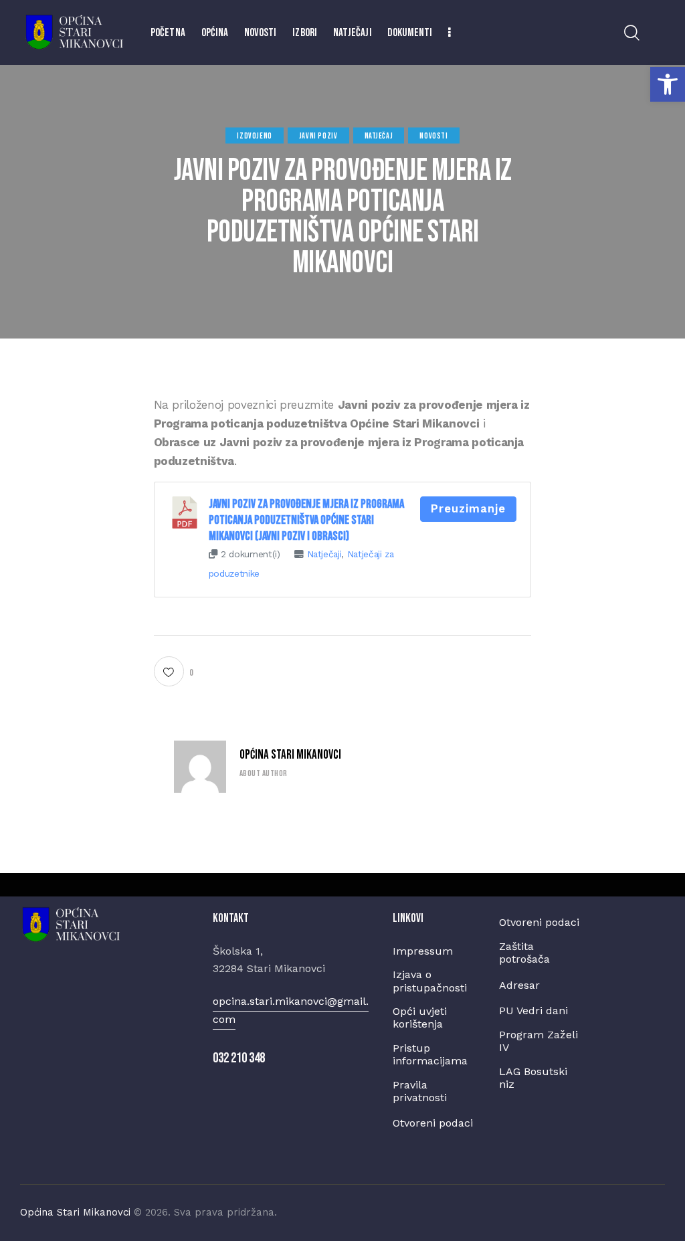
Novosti (433, 135)
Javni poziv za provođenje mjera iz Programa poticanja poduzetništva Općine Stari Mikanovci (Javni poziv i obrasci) (306, 520)
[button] (667, 84)
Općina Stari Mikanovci (290, 755)
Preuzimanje (468, 508)
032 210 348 (239, 1058)
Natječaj (379, 135)
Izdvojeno (254, 135)
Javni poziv (318, 135)
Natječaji (324, 554)
